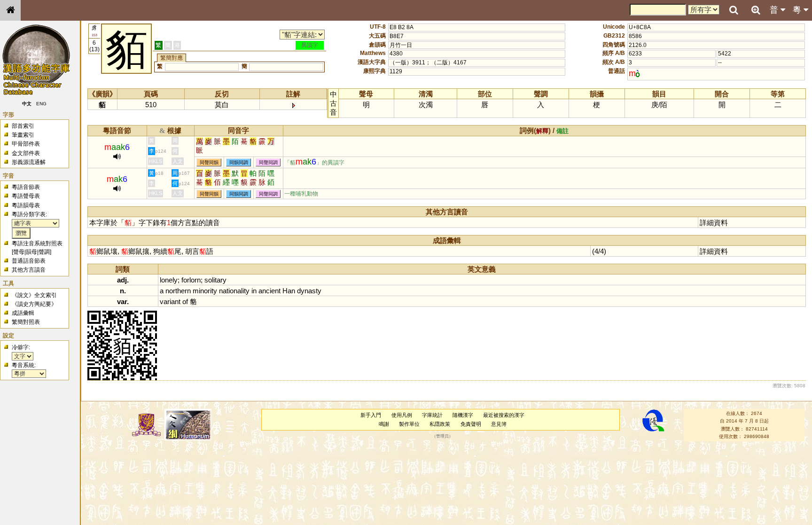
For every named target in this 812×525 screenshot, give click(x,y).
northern (178, 291)
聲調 (44, 252)
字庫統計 (432, 415)
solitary (215, 280)
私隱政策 (439, 424)
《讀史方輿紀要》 (34, 304)
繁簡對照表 (26, 322)
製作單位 (409, 424)
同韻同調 (238, 162)
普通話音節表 (29, 261)
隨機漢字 (463, 415)
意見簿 (499, 424)
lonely (169, 280)
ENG (41, 103)
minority (205, 291)
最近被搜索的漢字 (503, 415)
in (254, 291)
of (185, 302)
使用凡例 (401, 415)
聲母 (18, 252)
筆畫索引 (23, 135)
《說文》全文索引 (34, 295)
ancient (269, 291)
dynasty (309, 291)
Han (288, 291)
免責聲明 (471, 424)
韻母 (31, 252)
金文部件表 (26, 153)
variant (170, 302)
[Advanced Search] (755, 10)
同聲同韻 (209, 162)
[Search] (733, 10)
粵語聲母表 (26, 196)
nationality (234, 291)
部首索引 (23, 126)
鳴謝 (384, 424)
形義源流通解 (29, 162)
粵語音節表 (26, 187)
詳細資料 (714, 223)
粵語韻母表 (26, 205)
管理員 (442, 436)
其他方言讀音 (29, 269)
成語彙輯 (23, 313)
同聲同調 (268, 162)
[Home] (10, 10)
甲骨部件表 (26, 144)
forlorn (191, 280)
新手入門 (370, 415)
